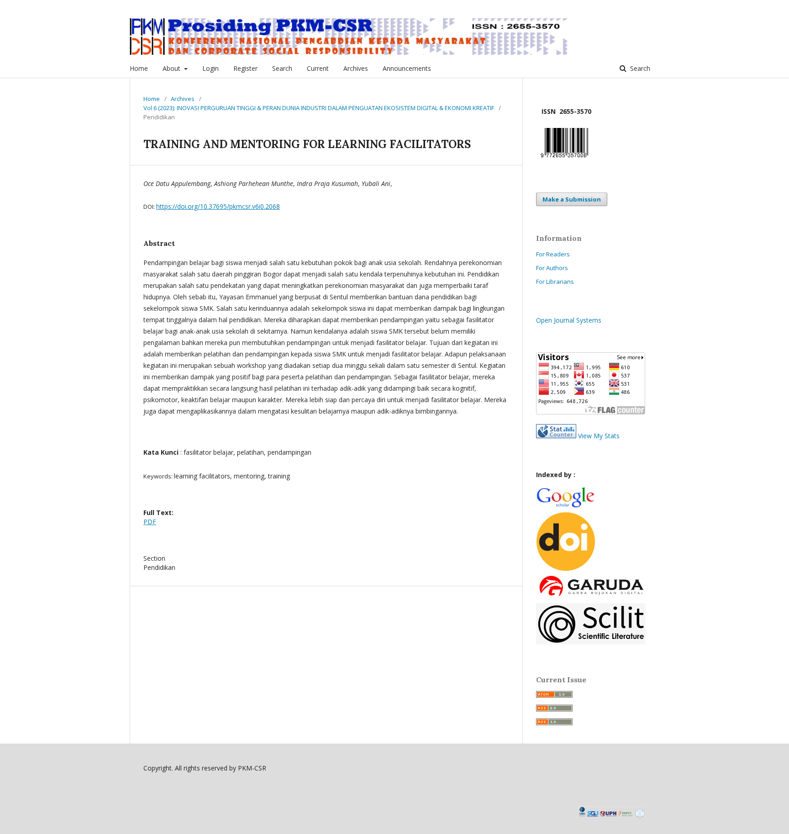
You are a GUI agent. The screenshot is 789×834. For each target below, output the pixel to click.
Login (210, 68)
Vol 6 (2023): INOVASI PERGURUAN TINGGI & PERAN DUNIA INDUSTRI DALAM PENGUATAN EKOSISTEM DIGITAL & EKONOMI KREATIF (318, 108)
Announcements (407, 68)
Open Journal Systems (568, 320)
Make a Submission (571, 199)
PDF (149, 521)
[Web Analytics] (556, 435)
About (172, 68)
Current (318, 68)
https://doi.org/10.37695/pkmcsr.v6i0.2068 (218, 206)
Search (282, 68)
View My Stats (599, 435)
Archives (355, 68)
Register (245, 68)
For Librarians (555, 281)
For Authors (552, 268)
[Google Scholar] (565, 506)
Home (139, 68)
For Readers (553, 254)
